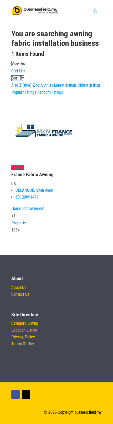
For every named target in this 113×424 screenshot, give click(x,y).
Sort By (18, 78)
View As (18, 63)
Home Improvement (27, 208)
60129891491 (27, 197)
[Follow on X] (26, 394)
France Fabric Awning (32, 174)
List (22, 70)
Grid (14, 70)
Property (18, 222)
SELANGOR (25, 190)
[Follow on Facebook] (15, 394)
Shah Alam (44, 190)
